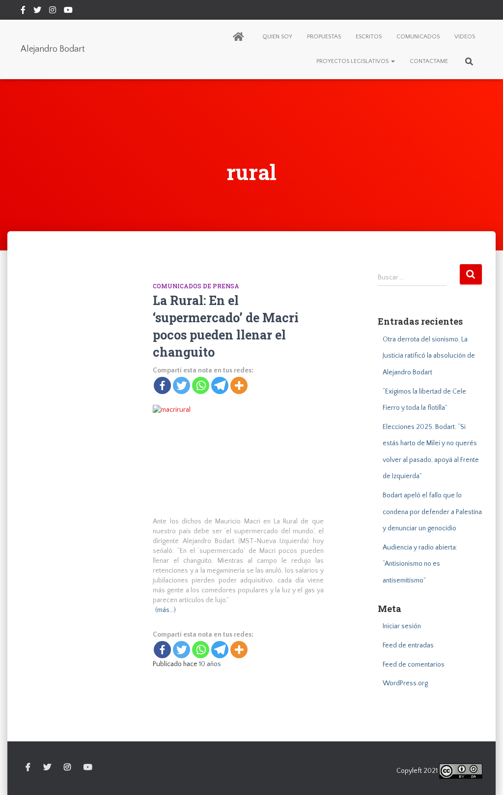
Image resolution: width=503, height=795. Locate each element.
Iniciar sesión (402, 626)
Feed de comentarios (414, 665)
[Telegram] (219, 385)
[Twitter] (181, 385)
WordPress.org (405, 683)
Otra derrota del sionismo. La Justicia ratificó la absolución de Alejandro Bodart (429, 356)
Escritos (369, 36)
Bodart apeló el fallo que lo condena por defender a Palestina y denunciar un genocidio (432, 511)
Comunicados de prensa (196, 286)
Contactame (429, 61)
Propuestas (324, 36)
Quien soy (277, 36)
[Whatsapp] (200, 385)
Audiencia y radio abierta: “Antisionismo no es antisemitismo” (420, 564)
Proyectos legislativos (353, 61)
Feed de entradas (408, 645)
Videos (464, 36)
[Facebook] (162, 385)
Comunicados (418, 36)
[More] (239, 385)
